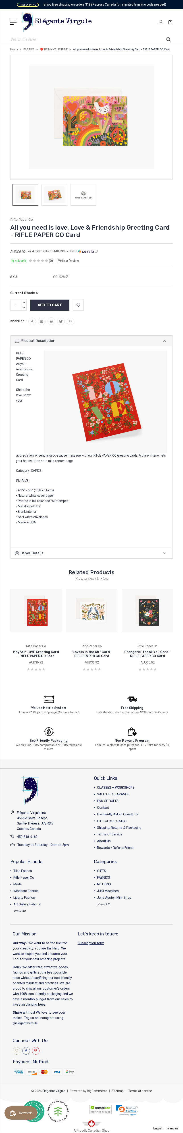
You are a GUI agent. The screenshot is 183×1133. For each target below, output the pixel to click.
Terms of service (140, 1091)
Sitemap (118, 1091)
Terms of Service (109, 834)
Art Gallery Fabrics (26, 904)
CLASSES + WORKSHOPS (116, 788)
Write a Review (68, 261)
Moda (17, 884)
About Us (104, 841)
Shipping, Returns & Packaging (119, 828)
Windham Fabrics (26, 891)
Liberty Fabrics (24, 898)
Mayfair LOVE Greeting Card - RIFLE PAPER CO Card (36, 654)
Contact (103, 808)
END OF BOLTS (108, 801)
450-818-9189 (27, 837)
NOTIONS (104, 884)
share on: (17, 321)
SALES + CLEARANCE (113, 794)
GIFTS (101, 871)
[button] (63, 251)
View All (19, 911)
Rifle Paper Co (23, 878)
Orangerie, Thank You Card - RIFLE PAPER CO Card (147, 654)
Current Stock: (24, 293)
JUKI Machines (108, 891)
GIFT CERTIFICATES (111, 821)
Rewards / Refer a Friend (115, 848)
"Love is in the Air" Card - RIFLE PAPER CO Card (91, 654)
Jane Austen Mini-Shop (114, 898)
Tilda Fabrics (22, 871)
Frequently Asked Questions (117, 814)
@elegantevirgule (25, 1023)
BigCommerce (97, 1091)
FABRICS (103, 878)
